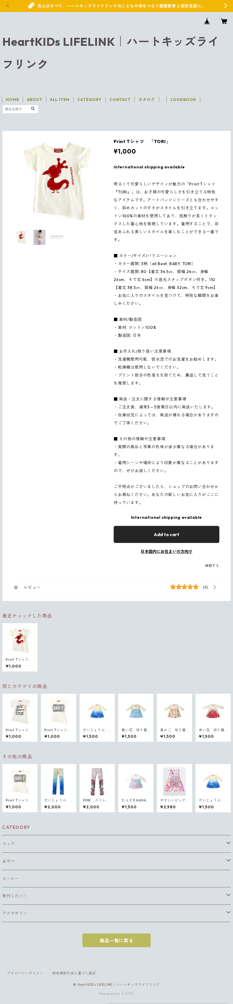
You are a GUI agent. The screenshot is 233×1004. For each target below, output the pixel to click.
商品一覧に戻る (116, 940)
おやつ (8, 861)
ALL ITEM (60, 99)
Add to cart (166, 534)
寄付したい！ (15, 895)
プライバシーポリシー (25, 973)
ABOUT (34, 99)
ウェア (8, 843)
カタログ (146, 99)
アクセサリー (15, 913)
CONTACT (120, 99)
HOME (12, 99)
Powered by (110, 993)
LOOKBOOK (183, 99)
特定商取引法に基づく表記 (74, 973)
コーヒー (10, 878)
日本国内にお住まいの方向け (166, 551)
